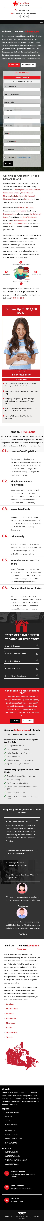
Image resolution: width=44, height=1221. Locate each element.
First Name (8, 118)
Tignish (9, 1037)
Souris (14, 199)
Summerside (8, 193)
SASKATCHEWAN (11, 1135)
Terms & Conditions (24, 157)
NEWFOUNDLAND (11, 1143)
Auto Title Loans (29, 217)
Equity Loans (21, 211)
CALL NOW (14, 65)
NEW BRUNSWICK (11, 1125)
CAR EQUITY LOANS (12, 1156)
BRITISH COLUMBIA (12, 1113)
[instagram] (27, 17)
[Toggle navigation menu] (22, 22)
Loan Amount (8, 149)
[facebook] (19, 17)
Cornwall (10, 1014)
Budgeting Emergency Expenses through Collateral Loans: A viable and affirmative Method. (19, 401)
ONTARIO (8, 1117)
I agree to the (19, 157)
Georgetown (11, 1018)
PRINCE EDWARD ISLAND (14, 1139)
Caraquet (31, 196)
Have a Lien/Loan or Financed (22, 81)
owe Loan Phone (9, 86)
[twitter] (23, 17)
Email (6, 134)
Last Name (7, 126)
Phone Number (9, 141)
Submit (8, 164)
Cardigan (10, 1004)
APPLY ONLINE (29, 65)
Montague (7, 199)
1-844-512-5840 (23, 10)
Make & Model (8, 102)
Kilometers (7, 110)
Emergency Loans (10, 214)
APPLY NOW (28, 721)
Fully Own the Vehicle (22, 77)
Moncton (6, 196)
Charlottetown (27, 193)
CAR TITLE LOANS (12, 1152)
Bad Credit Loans (20, 220)
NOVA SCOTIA (10, 1131)
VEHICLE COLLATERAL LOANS (16, 1160)
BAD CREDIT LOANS (12, 1164)
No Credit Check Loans (18, 224)
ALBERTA (8, 1121)
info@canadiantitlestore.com (25, 13)
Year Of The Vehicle (11, 94)
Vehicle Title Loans (26, 208)
